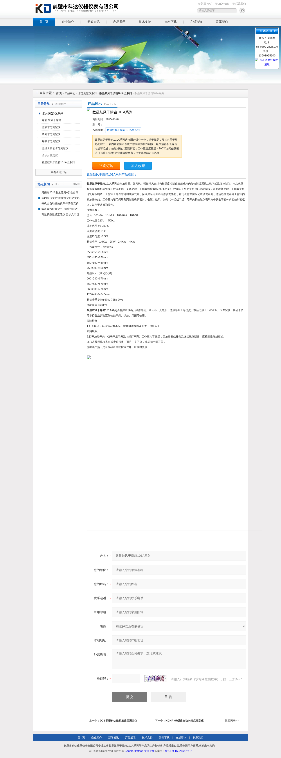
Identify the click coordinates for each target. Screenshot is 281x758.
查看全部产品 (59, 172)
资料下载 (170, 22)
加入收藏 (223, 3)
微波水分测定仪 (51, 127)
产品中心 (70, 93)
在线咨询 (196, 22)
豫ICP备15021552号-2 (178, 751)
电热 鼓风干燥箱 (51, 120)
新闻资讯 (93, 22)
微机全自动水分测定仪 (55, 148)
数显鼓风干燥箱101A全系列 (58, 162)
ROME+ (76, 184)
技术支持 (145, 22)
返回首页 (206, 3)
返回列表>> (232, 720)
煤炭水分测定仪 (51, 141)
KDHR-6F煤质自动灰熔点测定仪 (185, 720)
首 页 (44, 22)
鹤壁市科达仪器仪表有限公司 (77, 8)
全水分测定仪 (50, 155)
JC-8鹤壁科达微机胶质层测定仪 (118, 720)
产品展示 (119, 22)
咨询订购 (106, 166)
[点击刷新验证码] (155, 678)
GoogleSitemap (134, 751)
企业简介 (68, 22)
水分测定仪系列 (87, 93)
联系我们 (240, 3)
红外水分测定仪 (51, 134)
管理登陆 (149, 751)
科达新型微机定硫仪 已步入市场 (60, 214)
